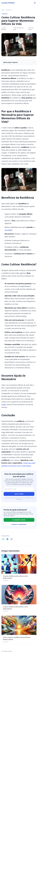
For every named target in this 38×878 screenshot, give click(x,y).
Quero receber (19, 494)
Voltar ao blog (8, 651)
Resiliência (9, 10)
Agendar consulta (20, 520)
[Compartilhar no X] (11, 539)
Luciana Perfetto (8, 3)
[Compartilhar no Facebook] (7, 539)
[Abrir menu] (35, 3)
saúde (3, 404)
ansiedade (8, 230)
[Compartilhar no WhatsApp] (3, 539)
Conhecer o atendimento (19, 524)
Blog (2, 10)
